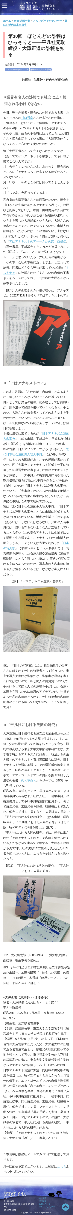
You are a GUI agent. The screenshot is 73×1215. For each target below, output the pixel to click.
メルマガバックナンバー (17, 69)
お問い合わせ (44, 1204)
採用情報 (42, 1201)
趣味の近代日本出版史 (40, 69)
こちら (61, 1166)
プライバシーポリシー (48, 1207)
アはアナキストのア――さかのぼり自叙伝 (37, 241)
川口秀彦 (27, 117)
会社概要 (42, 1198)
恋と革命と (28, 780)
